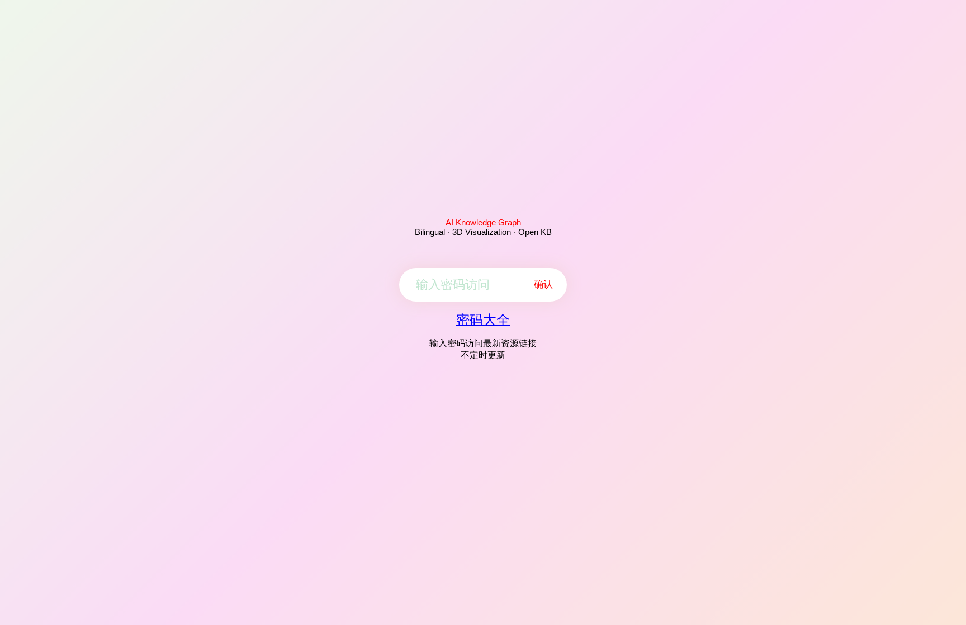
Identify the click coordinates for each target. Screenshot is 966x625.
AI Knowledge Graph (483, 222)
